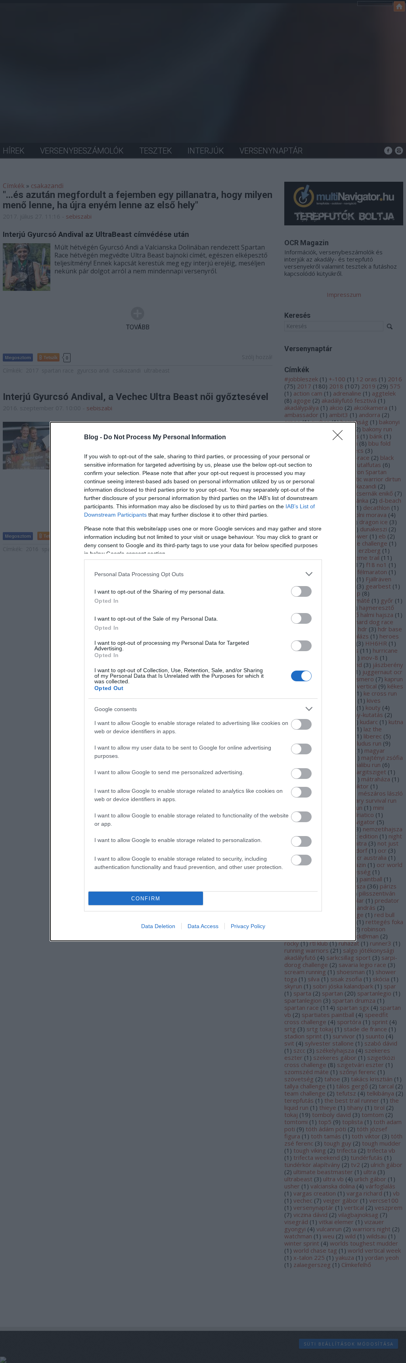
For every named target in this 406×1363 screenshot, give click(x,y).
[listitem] (203, 574)
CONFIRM (146, 899)
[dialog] (203, 681)
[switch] (301, 591)
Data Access (203, 926)
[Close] (340, 437)
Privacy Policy (248, 926)
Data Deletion (158, 926)
